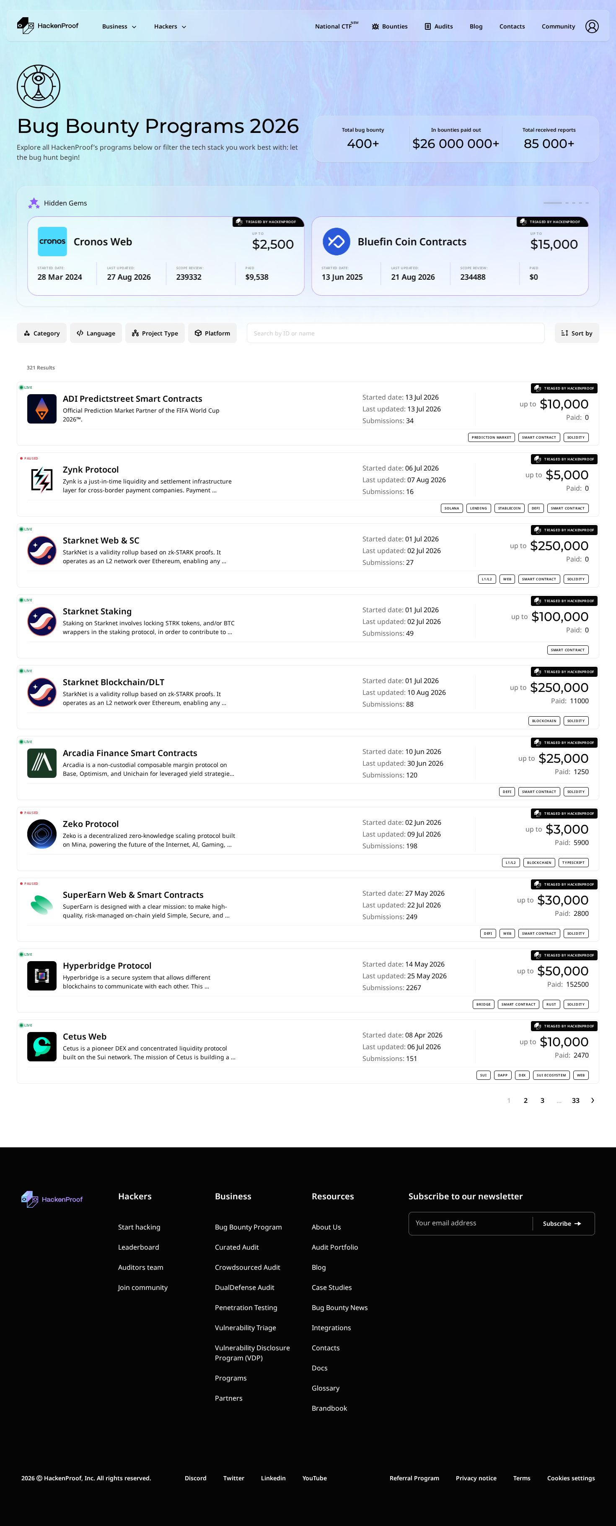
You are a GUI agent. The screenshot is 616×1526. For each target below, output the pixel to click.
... (559, 1100)
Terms (522, 1478)
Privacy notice (476, 1478)
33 (576, 1100)
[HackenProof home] (71, 1205)
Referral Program (414, 1478)
